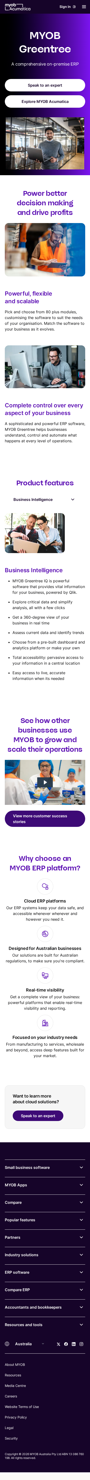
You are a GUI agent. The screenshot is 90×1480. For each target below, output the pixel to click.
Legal (9, 1428)
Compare (13, 1202)
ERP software (17, 1272)
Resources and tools (23, 1324)
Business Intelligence (33, 499)
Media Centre (15, 1386)
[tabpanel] (45, 597)
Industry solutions (21, 1254)
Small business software (27, 1167)
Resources (13, 1375)
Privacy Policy (16, 1417)
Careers (11, 1396)
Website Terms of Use (22, 1407)
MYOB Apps (16, 1185)
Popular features (20, 1219)
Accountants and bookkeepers (33, 1307)
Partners (12, 1237)
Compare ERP (17, 1289)
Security (11, 1438)
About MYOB (15, 1364)
